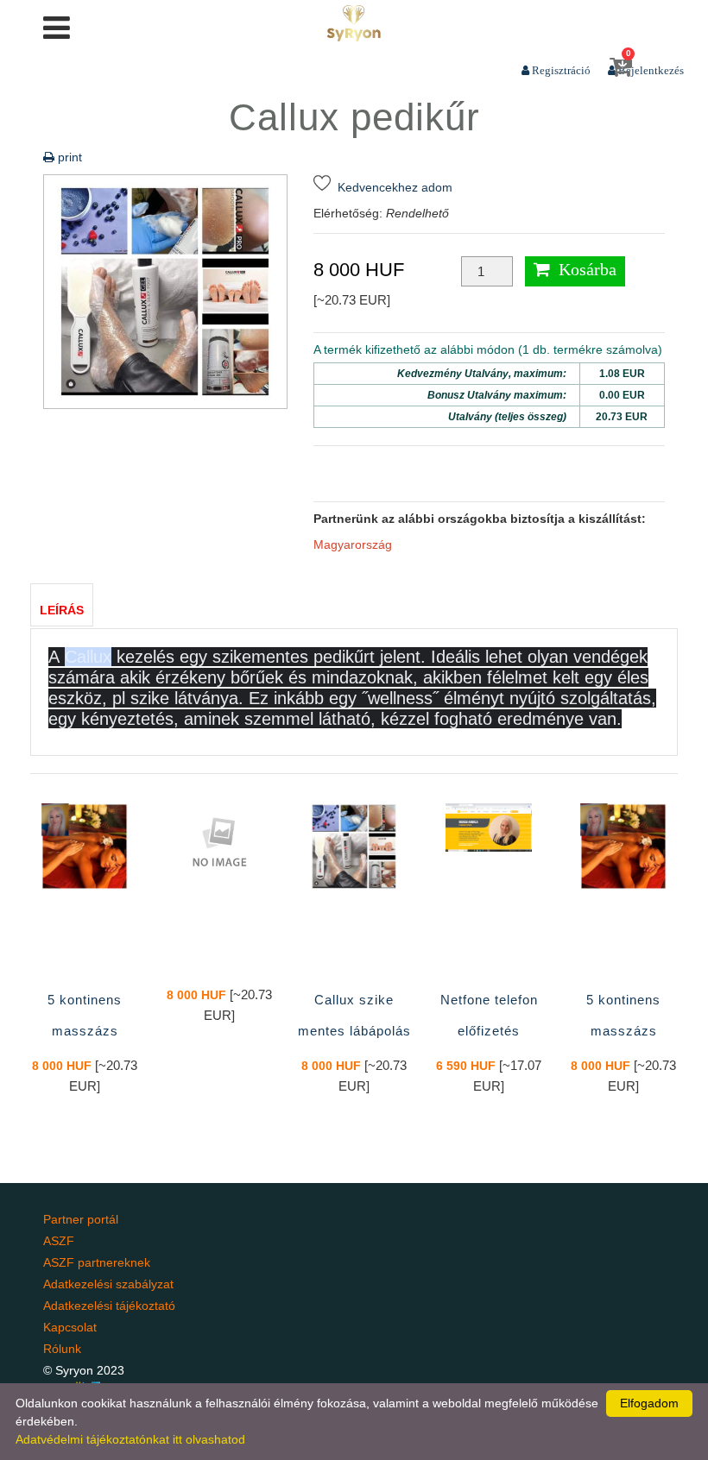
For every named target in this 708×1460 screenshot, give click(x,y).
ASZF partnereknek (96, 1262)
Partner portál (80, 1219)
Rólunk (62, 1349)
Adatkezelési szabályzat (108, 1284)
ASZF (58, 1241)
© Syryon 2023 (83, 1370)
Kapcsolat (70, 1327)
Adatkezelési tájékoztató (109, 1305)
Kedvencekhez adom (391, 187)
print (68, 157)
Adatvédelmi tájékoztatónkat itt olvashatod (130, 1439)
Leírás (62, 610)
